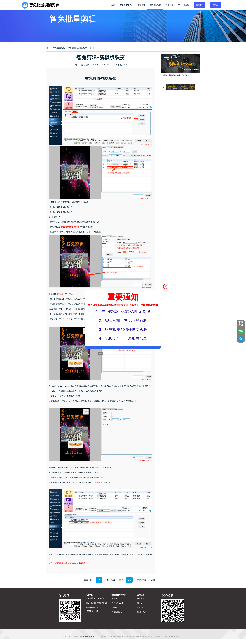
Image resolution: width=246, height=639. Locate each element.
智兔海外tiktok (117, 603)
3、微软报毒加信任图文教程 (123, 329)
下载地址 (216, 5)
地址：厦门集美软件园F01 (96, 603)
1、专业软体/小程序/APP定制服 (123, 311)
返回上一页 (95, 48)
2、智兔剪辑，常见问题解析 (123, 320)
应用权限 (172, 636)
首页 (113, 5)
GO (129, 579)
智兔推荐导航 (183, 5)
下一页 (106, 579)
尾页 (113, 579)
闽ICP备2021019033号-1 (91, 636)
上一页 (93, 579)
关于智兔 (169, 5)
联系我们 (199, 5)
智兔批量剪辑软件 (118, 595)
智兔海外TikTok (126, 5)
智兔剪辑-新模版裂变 (77, 48)
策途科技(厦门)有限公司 (95, 598)
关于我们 (89, 595)
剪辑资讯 (141, 5)
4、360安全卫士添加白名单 (123, 338)
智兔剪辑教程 (155, 5)
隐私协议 (179, 636)
